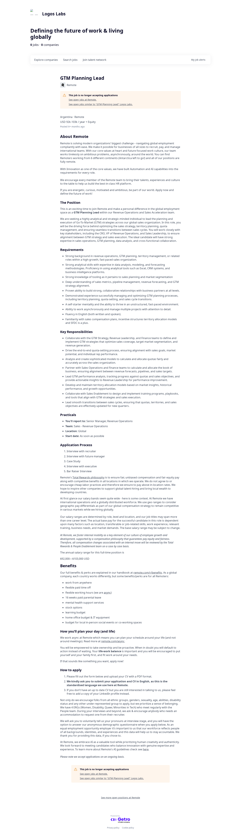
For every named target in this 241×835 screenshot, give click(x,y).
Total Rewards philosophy (88, 477)
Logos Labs (54, 14)
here (146, 749)
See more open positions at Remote (120, 797)
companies (46, 60)
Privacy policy (113, 827)
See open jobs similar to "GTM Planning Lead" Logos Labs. (101, 104)
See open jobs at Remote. (83, 99)
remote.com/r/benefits (147, 572)
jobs (70, 60)
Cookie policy (128, 827)
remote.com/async (112, 641)
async (107, 592)
